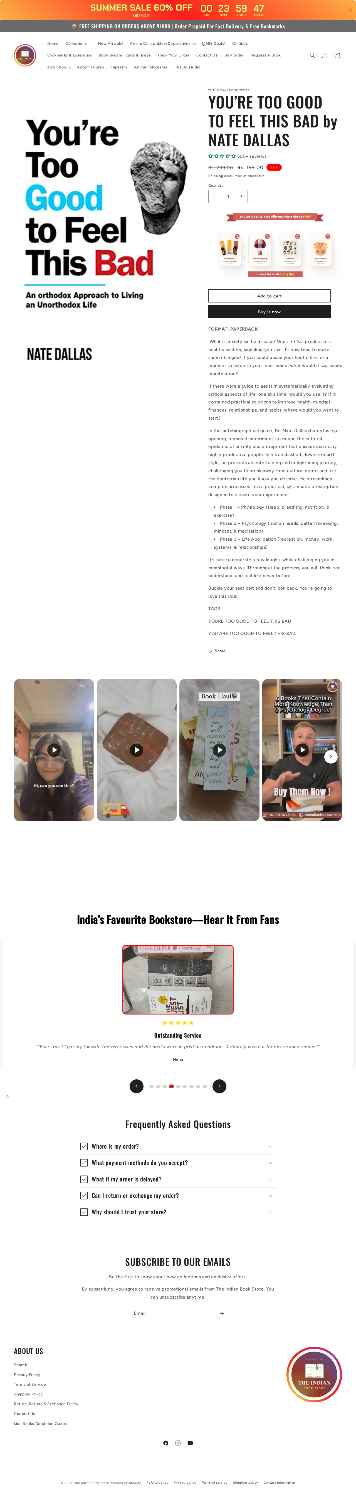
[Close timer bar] (350, 10)
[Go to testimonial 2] (158, 1086)
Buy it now (269, 311)
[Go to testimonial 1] (151, 1086)
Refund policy (157, 1482)
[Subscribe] (222, 1313)
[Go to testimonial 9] (204, 1086)
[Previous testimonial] (137, 1086)
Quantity (215, 185)
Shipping (215, 176)
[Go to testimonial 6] (184, 1086)
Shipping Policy (28, 1394)
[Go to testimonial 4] (171, 1086)
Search (21, 1365)
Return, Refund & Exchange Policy (46, 1404)
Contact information (279, 1482)
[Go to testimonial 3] (164, 1086)
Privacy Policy (27, 1374)
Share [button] (220, 650)
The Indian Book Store (92, 1483)
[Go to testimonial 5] (178, 1086)
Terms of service (215, 1482)
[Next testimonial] (219, 1086)
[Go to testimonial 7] (191, 1086)
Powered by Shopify (125, 1483)
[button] (78, 44)
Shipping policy (245, 1482)
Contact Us (24, 1414)
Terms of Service (30, 1384)
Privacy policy (185, 1482)
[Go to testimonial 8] (198, 1086)
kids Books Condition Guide (40, 1423)
